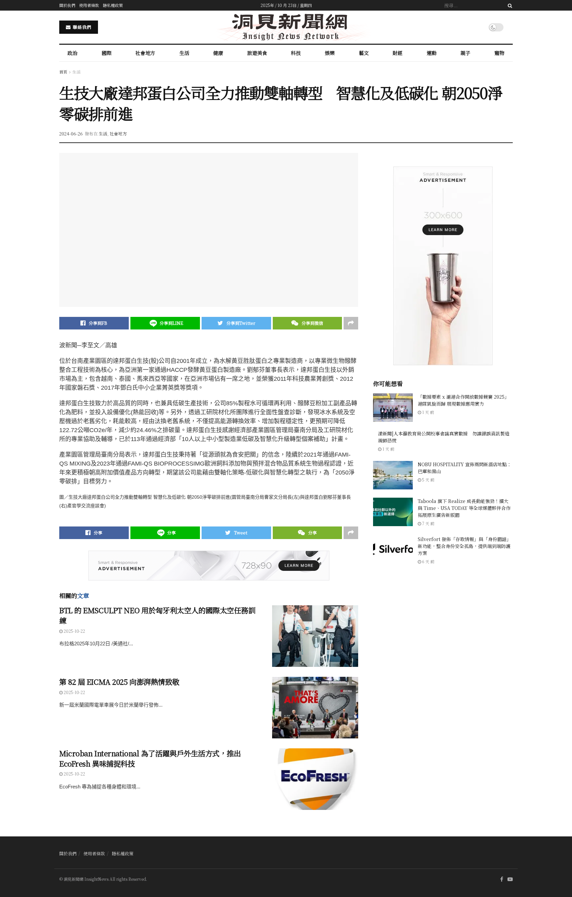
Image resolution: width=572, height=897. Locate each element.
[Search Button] (508, 5)
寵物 (499, 52)
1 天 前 (427, 412)
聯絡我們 (81, 27)
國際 (107, 52)
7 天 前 (427, 523)
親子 (465, 52)
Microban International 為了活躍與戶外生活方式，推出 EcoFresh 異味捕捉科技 (150, 758)
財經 (398, 52)
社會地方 (145, 52)
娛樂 (330, 52)
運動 (432, 52)
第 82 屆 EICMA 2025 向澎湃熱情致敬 (119, 681)
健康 (218, 52)
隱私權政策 (113, 5)
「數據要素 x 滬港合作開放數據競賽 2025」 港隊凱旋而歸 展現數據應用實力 (463, 400)
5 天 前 (427, 479)
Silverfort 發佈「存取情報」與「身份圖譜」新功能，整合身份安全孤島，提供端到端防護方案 (464, 546)
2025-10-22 (74, 631)
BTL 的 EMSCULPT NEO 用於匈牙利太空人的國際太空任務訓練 (157, 615)
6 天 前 (427, 561)
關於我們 (67, 5)
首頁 (63, 72)
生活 (184, 52)
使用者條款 (89, 5)
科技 (296, 52)
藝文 (364, 52)
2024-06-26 (71, 133)
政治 (72, 52)
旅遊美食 (257, 52)
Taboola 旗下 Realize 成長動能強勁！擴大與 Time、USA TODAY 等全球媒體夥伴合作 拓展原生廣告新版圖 (464, 508)
